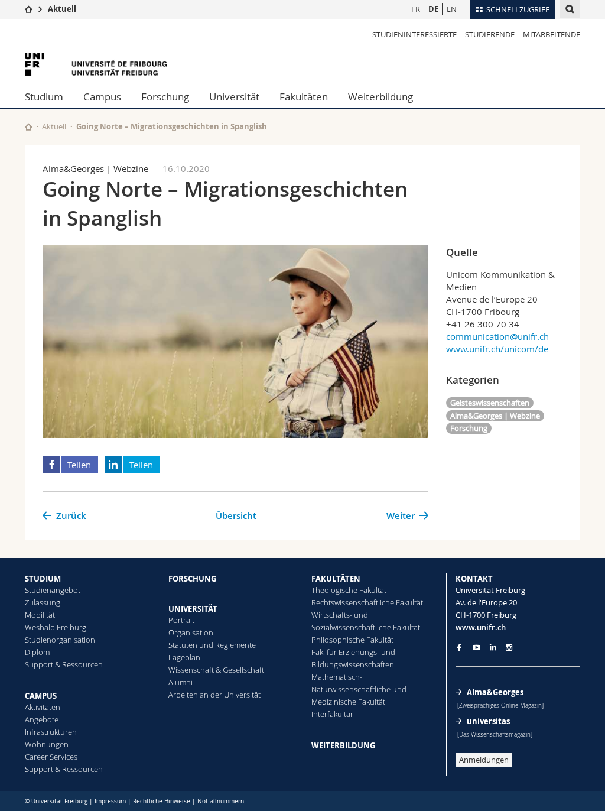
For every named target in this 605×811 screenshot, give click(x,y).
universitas (488, 721)
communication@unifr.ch (497, 336)
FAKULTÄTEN (335, 578)
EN (452, 9)
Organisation (190, 632)
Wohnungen (47, 744)
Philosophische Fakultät (352, 639)
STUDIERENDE (490, 34)
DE (433, 9)
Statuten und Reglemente (212, 645)
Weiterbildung (380, 96)
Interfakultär (332, 714)
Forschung (165, 96)
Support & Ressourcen (64, 664)
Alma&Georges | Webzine (495, 415)
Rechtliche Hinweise (161, 801)
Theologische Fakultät (348, 590)
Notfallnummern (220, 801)
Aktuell (62, 9)
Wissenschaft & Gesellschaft (216, 669)
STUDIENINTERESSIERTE (414, 34)
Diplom (37, 652)
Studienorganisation (60, 639)
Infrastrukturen (51, 731)
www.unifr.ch (481, 627)
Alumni (180, 682)
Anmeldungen (484, 759)
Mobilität (40, 614)
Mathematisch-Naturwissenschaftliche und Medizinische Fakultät (358, 689)
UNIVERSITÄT (192, 609)
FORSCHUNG (192, 578)
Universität (234, 96)
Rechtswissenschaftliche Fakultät (367, 602)
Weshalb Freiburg (55, 627)
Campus (102, 96)
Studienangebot (52, 590)
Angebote (41, 719)
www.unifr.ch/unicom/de (497, 349)
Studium (44, 96)
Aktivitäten (42, 707)
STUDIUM (43, 578)
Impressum (110, 801)
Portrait (181, 620)
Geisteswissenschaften (489, 402)
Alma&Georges (495, 692)
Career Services (51, 756)
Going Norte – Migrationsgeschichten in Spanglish (171, 126)
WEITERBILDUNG (343, 745)
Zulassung (42, 602)
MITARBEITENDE (551, 34)
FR (415, 9)
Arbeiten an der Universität (214, 694)
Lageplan (184, 657)
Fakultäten (303, 96)
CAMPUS (41, 695)
